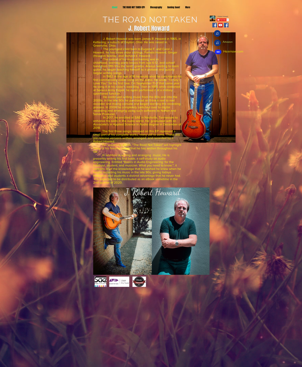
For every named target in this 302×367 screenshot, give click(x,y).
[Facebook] (226, 25)
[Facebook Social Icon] (214, 25)
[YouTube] (220, 25)
